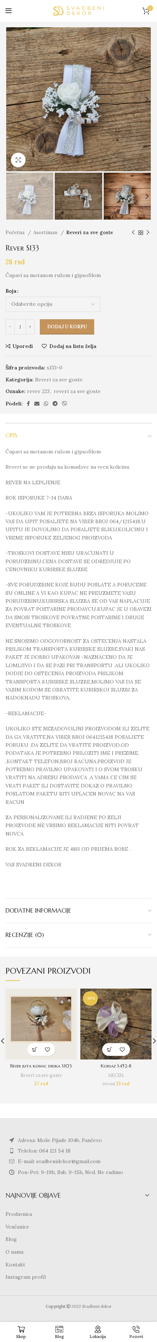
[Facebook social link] (28, 403)
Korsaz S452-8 (116, 1066)
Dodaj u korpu (67, 327)
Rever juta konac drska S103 (41, 1066)
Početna (15, 232)
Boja (10, 291)
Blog (11, 1239)
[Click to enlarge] (18, 160)
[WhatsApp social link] (46, 403)
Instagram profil (25, 1277)
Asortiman (46, 232)
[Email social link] (37, 403)
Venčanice (17, 1226)
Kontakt (15, 1264)
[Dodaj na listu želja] (47, 1049)
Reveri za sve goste (89, 232)
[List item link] (78, 1151)
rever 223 (38, 391)
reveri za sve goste (77, 391)
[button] (34, 1049)
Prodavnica (18, 1214)
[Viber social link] (64, 403)
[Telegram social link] (55, 403)
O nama (14, 1252)
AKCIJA (116, 1075)
